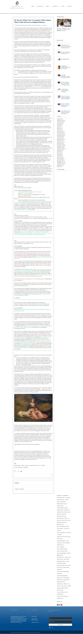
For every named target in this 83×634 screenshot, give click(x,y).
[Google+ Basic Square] (61, 605)
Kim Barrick (59, 573)
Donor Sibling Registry (62, 553)
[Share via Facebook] (14, 471)
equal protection (32, 465)
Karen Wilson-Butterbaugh (63, 571)
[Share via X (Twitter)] (18, 471)
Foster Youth (66, 559)
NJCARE (69, 586)
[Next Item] (69, 23)
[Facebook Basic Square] (57, 605)
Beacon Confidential (61, 526)
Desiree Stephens (66, 542)
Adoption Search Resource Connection (64, 512)
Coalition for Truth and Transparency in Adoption (64, 536)
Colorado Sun (60, 538)
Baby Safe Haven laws (61, 522)
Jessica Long (59, 567)
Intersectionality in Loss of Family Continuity (64, 565)
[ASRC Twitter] (50, 627)
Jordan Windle (66, 567)
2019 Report (68, 497)
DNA (67, 540)
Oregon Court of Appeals (62, 596)
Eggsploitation (60, 555)
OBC (67, 592)
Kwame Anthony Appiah (62, 575)
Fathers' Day (68, 557)
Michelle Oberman (61, 581)
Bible (67, 526)
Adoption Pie (67, 510)
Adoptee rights (17, 465)
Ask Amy (59, 520)
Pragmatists (25, 467)
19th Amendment (61, 497)
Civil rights (42, 465)
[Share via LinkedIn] (21, 471)
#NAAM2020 (65, 495)
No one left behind (18, 467)
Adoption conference (61, 514)
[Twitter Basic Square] (59, 605)
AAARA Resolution (61, 499)
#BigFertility (59, 495)
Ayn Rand (68, 520)
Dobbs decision (60, 544)
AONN (22, 465)
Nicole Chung (60, 590)
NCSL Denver (64, 586)
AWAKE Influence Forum (62, 503)
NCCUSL (58, 586)
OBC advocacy (60, 594)
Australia (63, 520)
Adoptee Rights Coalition (62, 507)
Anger (65, 518)
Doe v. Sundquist (60, 547)
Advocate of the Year (61, 516)
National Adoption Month (62, 588)
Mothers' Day (66, 583)
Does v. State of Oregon (62, 549)
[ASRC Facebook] (52, 627)
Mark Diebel (59, 579)
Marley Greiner (66, 579)
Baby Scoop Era (60, 524)
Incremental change (61, 563)
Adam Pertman (60, 505)
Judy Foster (59, 569)
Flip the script (60, 559)
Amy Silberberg (60, 518)
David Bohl (59, 542)
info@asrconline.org (35, 622)
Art (68, 518)
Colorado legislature (61, 540)
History (67, 561)
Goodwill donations (61, 561)
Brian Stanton (60, 528)
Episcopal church (60, 557)
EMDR (68, 553)
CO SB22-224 (66, 528)
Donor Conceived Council (62, 551)
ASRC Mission (63, 501)
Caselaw (26, 465)
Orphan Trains (60, 598)
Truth (38, 465)
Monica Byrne (60, 583)
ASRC (17, 5)
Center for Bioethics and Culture (64, 532)
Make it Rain (59, 577)
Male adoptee (66, 577)
